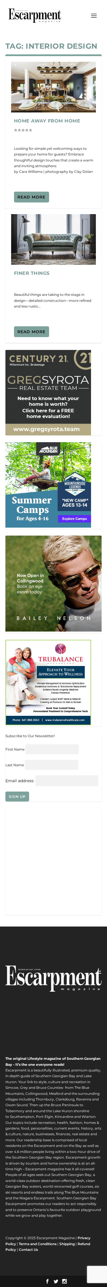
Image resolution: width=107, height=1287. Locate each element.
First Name (15, 749)
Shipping (67, 1244)
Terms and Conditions (37, 1244)
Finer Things (32, 273)
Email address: (20, 780)
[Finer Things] (53, 239)
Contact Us (28, 1249)
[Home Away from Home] (53, 87)
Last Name (14, 765)
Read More (31, 197)
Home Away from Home (47, 121)
